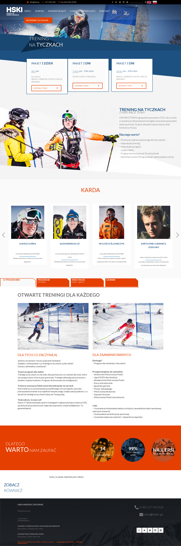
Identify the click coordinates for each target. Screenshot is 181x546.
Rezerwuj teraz (40, 88)
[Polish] (155, 2)
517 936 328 (50, 2)
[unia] (121, 9)
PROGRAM (44, 281)
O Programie (11, 280)
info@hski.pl (34, 2)
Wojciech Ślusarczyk (111, 243)
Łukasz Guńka (27, 243)
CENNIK (111, 280)
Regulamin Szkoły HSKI (65, 542)
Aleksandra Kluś (70, 243)
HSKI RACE (78, 281)
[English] (149, 2)
